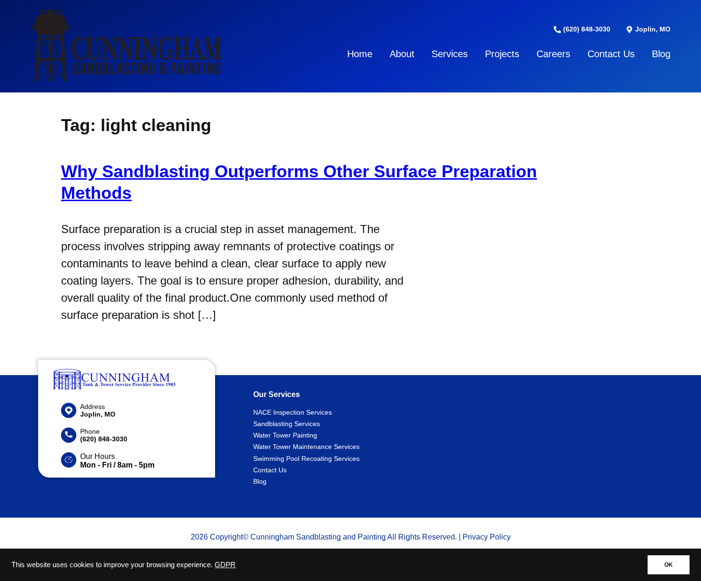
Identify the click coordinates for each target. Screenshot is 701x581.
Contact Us (611, 54)
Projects (502, 54)
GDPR (225, 565)
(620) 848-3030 (585, 29)
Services (450, 54)
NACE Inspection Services (292, 412)
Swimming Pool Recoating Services (306, 458)
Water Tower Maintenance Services (306, 446)
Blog (661, 54)
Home (359, 54)
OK (668, 564)
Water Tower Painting (285, 435)
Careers (553, 54)
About (402, 54)
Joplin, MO (651, 29)
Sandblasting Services (286, 424)
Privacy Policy (487, 537)
